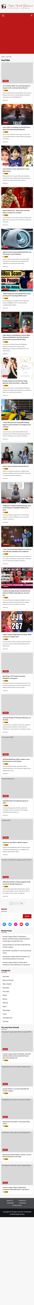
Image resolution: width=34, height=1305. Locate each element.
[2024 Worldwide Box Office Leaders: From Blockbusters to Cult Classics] (17, 746)
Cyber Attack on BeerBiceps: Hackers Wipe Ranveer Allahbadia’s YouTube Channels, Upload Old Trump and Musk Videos (16, 337)
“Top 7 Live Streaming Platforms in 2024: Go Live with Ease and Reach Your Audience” (17, 550)
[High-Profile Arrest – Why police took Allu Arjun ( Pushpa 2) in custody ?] (17, 197)
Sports (5, 1006)
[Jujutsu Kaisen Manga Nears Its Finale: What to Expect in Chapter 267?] (17, 621)
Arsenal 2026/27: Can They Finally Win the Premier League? (16, 946)
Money (5, 999)
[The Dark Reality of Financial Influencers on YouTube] (17, 704)
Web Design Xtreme (18, 1214)
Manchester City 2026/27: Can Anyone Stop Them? (17, 952)
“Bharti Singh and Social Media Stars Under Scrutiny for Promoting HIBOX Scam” (17, 295)
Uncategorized (7, 1018)
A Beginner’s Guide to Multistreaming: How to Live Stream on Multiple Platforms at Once (17, 508)
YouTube (5, 81)
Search (4, 909)
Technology (6, 1010)
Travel (5, 1014)
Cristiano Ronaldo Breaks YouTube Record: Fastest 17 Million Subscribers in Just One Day (16, 593)
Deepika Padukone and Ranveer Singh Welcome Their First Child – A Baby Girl (15, 382)
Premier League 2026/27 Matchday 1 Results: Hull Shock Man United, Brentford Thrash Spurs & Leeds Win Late (16, 939)
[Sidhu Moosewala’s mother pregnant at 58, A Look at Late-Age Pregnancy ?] (17, 869)
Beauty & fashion (8, 980)
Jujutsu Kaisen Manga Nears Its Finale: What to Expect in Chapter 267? (17, 636)
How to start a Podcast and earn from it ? (16, 466)
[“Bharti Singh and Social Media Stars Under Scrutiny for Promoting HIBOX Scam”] (17, 280)
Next (21, 903)
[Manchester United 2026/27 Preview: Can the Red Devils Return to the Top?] (17, 1141)
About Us (10, 1200)
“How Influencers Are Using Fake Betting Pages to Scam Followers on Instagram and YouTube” (17, 425)
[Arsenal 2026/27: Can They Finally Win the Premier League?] (17, 1075)
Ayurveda (6, 976)
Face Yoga (6, 991)
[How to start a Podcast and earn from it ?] (17, 453)
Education (6, 988)
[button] (3, 15)
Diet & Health (7, 984)
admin (6, 90)
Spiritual (5, 1003)
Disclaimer (10, 1203)
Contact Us (22, 1200)
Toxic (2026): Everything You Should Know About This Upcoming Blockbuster (16, 128)
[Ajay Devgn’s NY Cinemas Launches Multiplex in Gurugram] (17, 663)
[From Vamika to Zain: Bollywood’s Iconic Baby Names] (17, 156)
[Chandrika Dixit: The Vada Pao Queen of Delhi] (17, 787)
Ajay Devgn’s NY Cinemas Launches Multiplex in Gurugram (14, 677)
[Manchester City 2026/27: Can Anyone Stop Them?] (17, 1108)
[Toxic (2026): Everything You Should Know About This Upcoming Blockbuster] (17, 114)
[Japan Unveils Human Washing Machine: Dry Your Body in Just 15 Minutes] (17, 239)
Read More (5, 100)
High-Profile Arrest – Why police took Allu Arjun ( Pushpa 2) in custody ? (16, 211)
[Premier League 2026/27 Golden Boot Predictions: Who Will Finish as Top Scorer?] (17, 1174)
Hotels (5, 995)
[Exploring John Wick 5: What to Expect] (17, 829)
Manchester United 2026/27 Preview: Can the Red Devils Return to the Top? (16, 958)
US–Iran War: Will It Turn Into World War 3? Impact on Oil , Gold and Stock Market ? (17, 87)
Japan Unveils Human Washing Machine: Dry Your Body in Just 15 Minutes (17, 253)
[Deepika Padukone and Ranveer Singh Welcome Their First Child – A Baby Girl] (17, 368)
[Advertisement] (17, 36)
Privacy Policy (17, 1205)
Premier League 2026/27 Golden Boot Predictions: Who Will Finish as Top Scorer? (16, 964)
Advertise (22, 1203)
